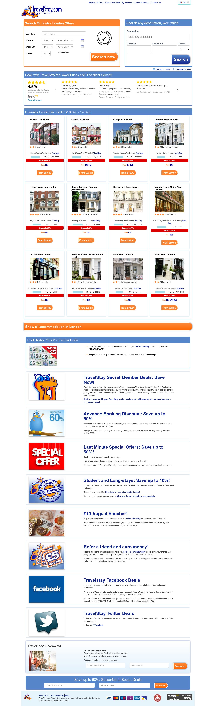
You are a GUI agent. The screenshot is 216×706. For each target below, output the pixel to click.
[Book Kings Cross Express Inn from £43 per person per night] (45, 201)
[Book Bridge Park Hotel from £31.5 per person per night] (128, 133)
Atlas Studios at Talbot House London (87, 256)
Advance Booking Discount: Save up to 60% (124, 416)
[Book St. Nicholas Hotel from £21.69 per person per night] (45, 133)
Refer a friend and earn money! (116, 546)
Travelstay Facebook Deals (112, 580)
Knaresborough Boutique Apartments (84, 188)
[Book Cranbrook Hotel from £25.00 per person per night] (86, 133)
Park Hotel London (123, 254)
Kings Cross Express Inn (43, 187)
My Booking (127, 2)
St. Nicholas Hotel (39, 119)
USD (184, 2)
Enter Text (30, 34)
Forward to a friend (163, 69)
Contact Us (156, 2)
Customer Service (142, 2)
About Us (42, 695)
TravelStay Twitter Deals (109, 613)
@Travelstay (98, 625)
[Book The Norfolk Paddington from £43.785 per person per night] (128, 201)
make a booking (142, 346)
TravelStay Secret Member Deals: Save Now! (124, 379)
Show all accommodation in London (53, 326)
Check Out (30, 46)
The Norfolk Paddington (125, 187)
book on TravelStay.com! (134, 551)
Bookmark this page (183, 69)
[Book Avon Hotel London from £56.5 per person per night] (169, 268)
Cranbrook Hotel (80, 119)
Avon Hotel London (165, 254)
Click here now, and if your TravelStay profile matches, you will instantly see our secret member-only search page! (127, 400)
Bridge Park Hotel (122, 119)
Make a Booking (96, 2)
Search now (103, 57)
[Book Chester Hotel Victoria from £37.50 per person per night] (169, 133)
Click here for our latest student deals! (122, 492)
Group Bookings (112, 2)
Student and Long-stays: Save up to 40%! (127, 480)
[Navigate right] (177, 90)
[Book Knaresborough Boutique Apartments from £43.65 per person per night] (86, 201)
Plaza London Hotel (40, 254)
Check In (30, 40)
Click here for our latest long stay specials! (135, 496)
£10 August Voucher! (106, 513)
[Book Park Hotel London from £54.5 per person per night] (128, 268)
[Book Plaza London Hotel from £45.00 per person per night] (45, 268)
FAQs (67, 695)
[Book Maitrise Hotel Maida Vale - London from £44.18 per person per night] (169, 201)
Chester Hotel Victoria (166, 119)
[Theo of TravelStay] (28, 697)
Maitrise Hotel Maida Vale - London (169, 188)
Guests (29, 53)
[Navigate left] (55, 90)
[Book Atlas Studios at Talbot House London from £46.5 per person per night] (86, 268)
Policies (50, 695)
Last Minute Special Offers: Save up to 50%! (123, 449)
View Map (55, 153)
